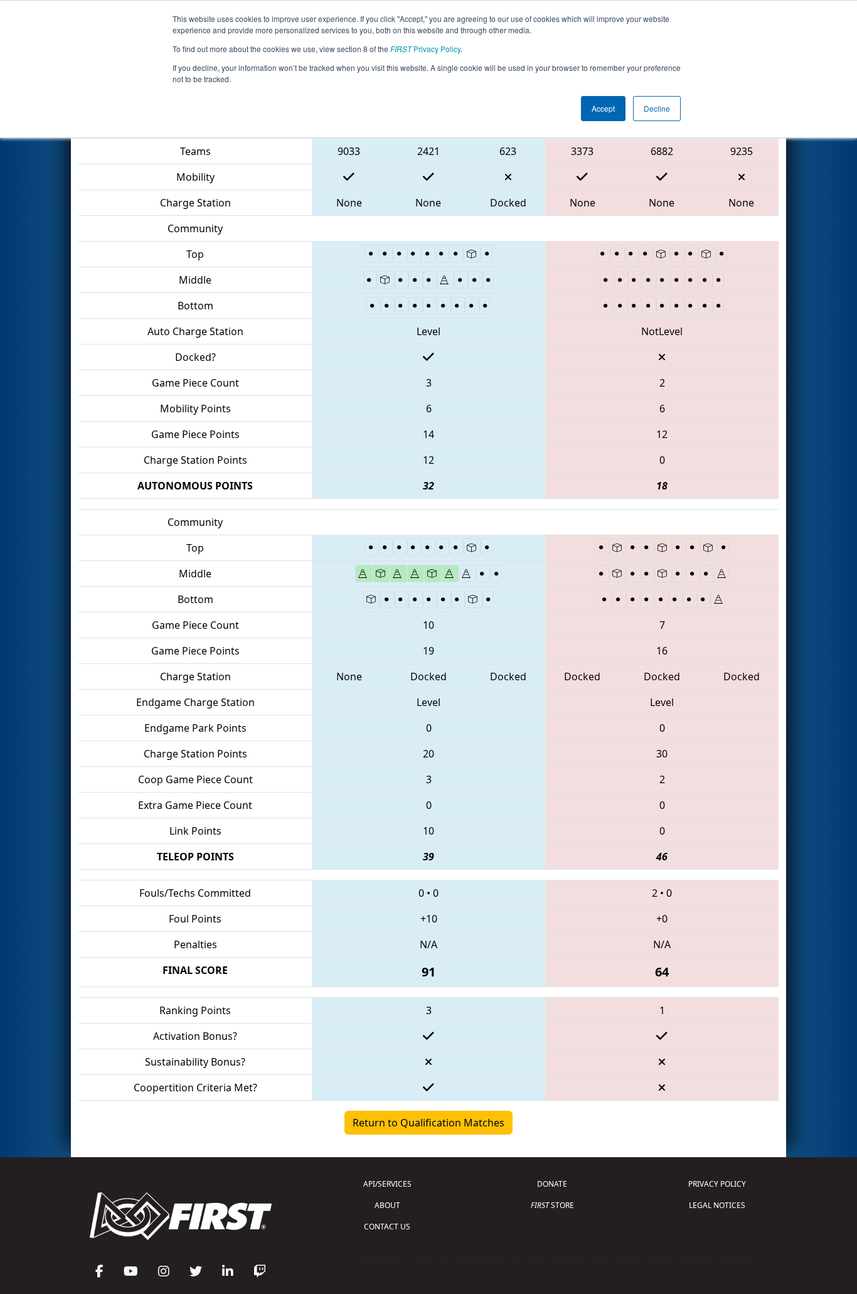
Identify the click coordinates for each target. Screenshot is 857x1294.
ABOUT (387, 1205)
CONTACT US (387, 1226)
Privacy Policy (425, 48)
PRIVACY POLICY (717, 1184)
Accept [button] (603, 108)
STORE (552, 1205)
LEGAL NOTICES (717, 1205)
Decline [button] (657, 108)
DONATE (552, 1184)
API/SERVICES (387, 1184)
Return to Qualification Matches (428, 1123)
